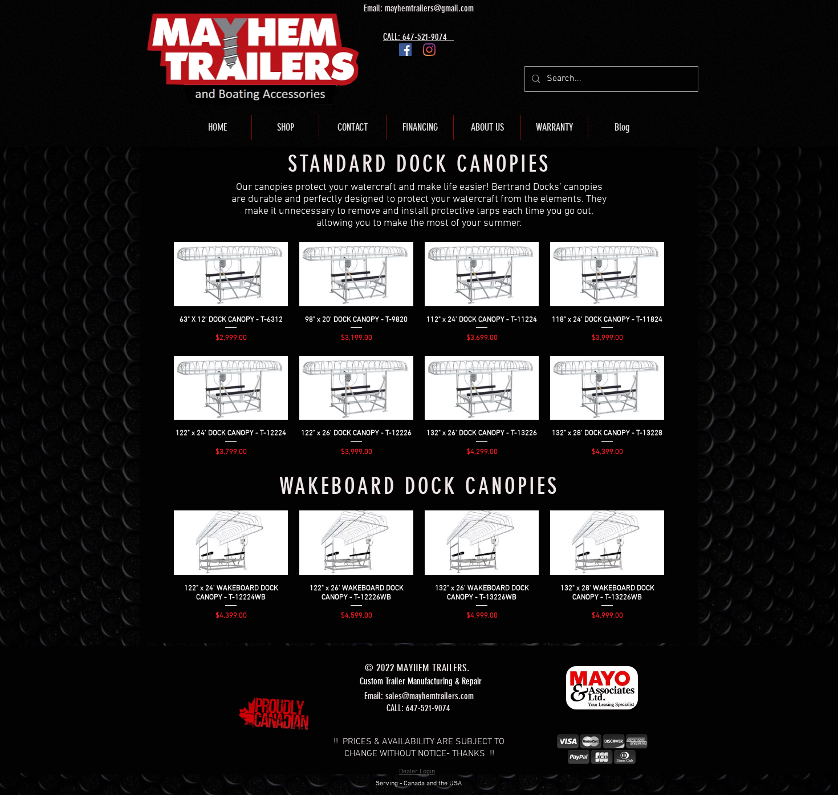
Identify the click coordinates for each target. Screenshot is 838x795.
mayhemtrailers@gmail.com (429, 8)
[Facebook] (405, 49)
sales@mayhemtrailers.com (429, 696)
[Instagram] (429, 49)
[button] (285, 127)
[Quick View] (231, 274)
